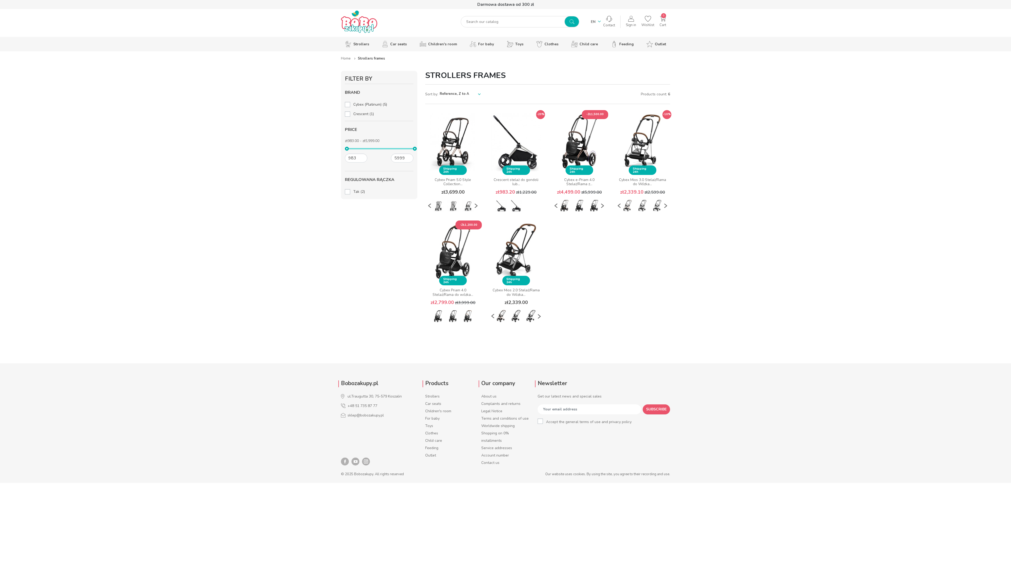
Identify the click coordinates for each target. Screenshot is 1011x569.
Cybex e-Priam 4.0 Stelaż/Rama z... (579, 182)
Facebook (345, 461)
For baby (432, 418)
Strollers (432, 396)
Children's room (438, 411)
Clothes (431, 433)
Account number (495, 455)
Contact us (490, 462)
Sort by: (431, 94)
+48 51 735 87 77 (362, 405)
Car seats (433, 403)
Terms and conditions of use (505, 418)
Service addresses (496, 447)
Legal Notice (491, 411)
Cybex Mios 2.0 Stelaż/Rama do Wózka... (516, 292)
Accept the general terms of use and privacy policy (589, 421)
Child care (433, 440)
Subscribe (656, 409)
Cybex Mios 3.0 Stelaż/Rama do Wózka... (642, 182)
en (594, 21)
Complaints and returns (501, 403)
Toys (429, 425)
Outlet (430, 455)
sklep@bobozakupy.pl (366, 415)
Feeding (431, 447)
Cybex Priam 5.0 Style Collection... (453, 182)
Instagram (366, 461)
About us (489, 396)
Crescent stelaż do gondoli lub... (516, 182)
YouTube (355, 461)
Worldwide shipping (498, 425)
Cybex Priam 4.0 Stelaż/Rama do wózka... (453, 292)
